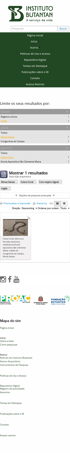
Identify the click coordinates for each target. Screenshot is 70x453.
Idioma (5, 111)
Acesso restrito (8, 435)
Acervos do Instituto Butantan (16, 357)
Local (5, 127)
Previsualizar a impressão (17, 203)
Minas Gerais (7, 137)
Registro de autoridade (12, 388)
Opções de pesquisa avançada (35, 195)
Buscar (63, 28)
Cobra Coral (7, 157)
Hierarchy (42, 203)
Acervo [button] (34, 47)
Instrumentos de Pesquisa (14, 365)
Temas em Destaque (35, 66)
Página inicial (35, 35)
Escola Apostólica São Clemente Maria (21, 161)
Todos (4, 132)
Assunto (7, 147)
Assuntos (5, 392)
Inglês (4, 121)
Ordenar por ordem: (48, 208)
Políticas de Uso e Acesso (35, 53)
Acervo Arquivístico (10, 361)
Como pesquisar (8, 344)
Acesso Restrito (35, 84)
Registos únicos (9, 116)
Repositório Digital (35, 59)
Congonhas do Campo (13, 141)
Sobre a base (7, 341)
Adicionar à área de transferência (29, 218)
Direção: (16, 208)
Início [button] (34, 41)
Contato (35, 78)
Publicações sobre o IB (35, 72)
